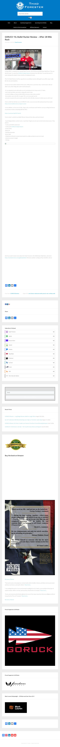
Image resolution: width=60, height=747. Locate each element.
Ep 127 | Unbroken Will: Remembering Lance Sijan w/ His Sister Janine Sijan (23, 419)
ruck (47, 293)
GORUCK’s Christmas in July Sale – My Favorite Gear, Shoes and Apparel (23, 426)
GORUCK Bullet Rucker (24, 73)
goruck (44, 293)
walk (54, 293)
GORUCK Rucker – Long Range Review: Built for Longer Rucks (20, 416)
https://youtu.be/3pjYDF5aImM (13, 113)
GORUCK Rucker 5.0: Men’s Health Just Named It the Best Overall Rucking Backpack (26, 423)
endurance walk (38, 293)
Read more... (28, 585)
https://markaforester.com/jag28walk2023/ (16, 257)
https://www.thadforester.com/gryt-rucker (15, 103)
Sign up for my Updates (30, 397)
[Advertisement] (30, 272)
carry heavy (31, 293)
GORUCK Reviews (14, 293)
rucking (50, 293)
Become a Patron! (9, 579)
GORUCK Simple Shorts (17, 126)
